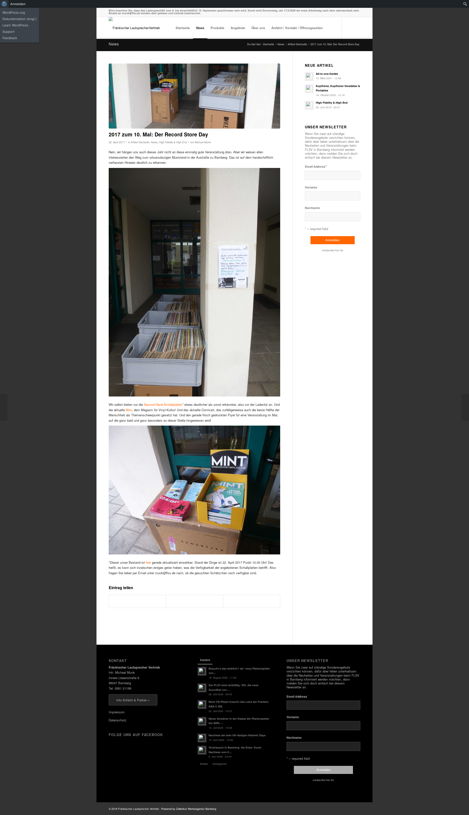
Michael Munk (203, 142)
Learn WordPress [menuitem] (15, 25)
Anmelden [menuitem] (18, 4)
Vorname (311, 187)
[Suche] (330, 28)
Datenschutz (118, 720)
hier (148, 562)
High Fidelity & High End (173, 142)
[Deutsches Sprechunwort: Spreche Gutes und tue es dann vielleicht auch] (4, 407)
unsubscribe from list (332, 250)
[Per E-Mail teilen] (251, 601)
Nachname (312, 208)
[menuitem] (4, 4)
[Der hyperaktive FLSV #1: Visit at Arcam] (465, 407)
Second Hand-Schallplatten (163, 404)
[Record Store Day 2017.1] (194, 96)
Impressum (117, 712)
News (114, 44)
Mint (129, 410)
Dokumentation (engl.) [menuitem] (19, 19)
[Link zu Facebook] (349, 27)
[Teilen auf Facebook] (137, 601)
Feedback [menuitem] (9, 38)
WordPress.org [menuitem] (13, 12)
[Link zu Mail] (356, 27)
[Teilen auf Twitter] (194, 601)
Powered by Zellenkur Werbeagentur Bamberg (188, 809)
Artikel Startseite (140, 142)
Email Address (316, 166)
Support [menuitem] (8, 31)
